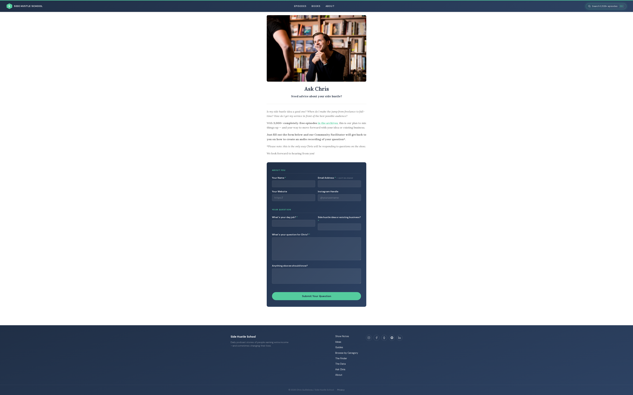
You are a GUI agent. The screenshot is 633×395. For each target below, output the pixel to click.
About (330, 6)
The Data (340, 363)
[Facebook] (376, 338)
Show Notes (342, 336)
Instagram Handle (328, 191)
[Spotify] (392, 338)
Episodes (300, 6)
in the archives (328, 123)
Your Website (279, 191)
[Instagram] (369, 338)
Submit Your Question (316, 296)
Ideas (338, 341)
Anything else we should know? (290, 265)
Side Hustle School (243, 336)
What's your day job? (285, 217)
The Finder (341, 358)
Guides (339, 347)
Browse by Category (346, 352)
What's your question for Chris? (291, 234)
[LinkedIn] (400, 338)
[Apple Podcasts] (384, 338)
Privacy (341, 389)
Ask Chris (340, 369)
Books (316, 6)
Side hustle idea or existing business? (339, 219)
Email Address (335, 177)
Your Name (279, 177)
